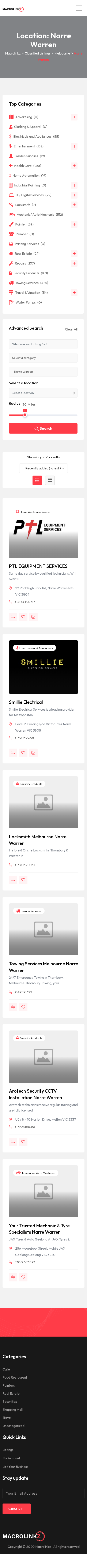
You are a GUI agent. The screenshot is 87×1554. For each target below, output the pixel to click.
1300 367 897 (25, 1262)
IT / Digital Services (33, 195)
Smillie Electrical (26, 702)
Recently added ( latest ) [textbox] (43, 468)
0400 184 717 (25, 602)
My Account (11, 1458)
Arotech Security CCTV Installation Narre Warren (35, 1094)
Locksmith (25, 205)
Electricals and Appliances (36, 648)
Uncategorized (13, 1426)
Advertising (26, 117)
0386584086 (25, 1127)
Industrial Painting (30, 185)
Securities (10, 1401)
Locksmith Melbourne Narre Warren (38, 840)
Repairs (25, 263)
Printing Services (30, 244)
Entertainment (29, 146)
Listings (8, 1450)
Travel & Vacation (31, 292)
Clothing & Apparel (30, 127)
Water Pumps (29, 302)
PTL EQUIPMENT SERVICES (38, 566)
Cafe (6, 1369)
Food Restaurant (15, 1377)
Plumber (25, 234)
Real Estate (27, 253)
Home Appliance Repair (34, 512)
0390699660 (25, 738)
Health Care (27, 166)
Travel (7, 1417)
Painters (9, 1385)
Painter (24, 224)
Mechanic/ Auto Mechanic (38, 1173)
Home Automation (29, 175)
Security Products (30, 783)
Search (46, 428)
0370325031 (25, 865)
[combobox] (43, 468)
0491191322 (23, 992)
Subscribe (16, 1509)
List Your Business (15, 1466)
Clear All (71, 329)
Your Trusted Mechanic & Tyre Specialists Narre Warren (39, 1229)
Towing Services (30, 911)
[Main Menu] (79, 8)
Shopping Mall (13, 1409)
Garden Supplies (30, 156)
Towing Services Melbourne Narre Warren (43, 967)
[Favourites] (23, 617)
